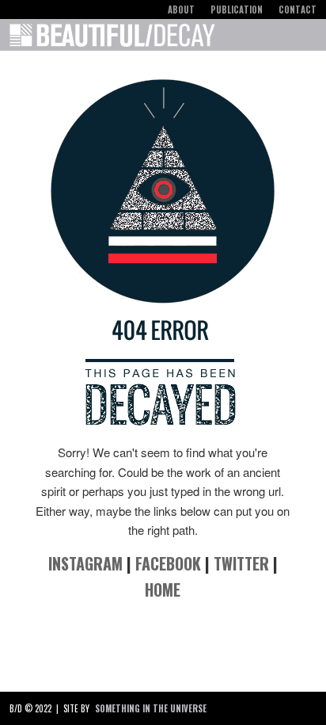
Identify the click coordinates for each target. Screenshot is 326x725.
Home (162, 589)
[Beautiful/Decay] (112, 38)
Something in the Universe (151, 708)
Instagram (85, 563)
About (181, 9)
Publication (236, 9)
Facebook (168, 563)
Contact (298, 9)
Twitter (241, 563)
